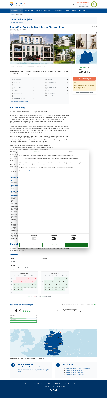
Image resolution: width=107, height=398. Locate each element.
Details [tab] (71, 151)
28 (14, 290)
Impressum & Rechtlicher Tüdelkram (36, 384)
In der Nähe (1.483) (17, 22)
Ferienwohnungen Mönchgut (74, 372)
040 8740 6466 (83, 3)
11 (66, 281)
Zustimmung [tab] (35, 151)
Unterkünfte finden (16, 10)
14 (52, 284)
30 (21, 290)
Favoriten (82, 10)
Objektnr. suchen (28, 10)
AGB (56, 384)
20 (35, 284)
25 (28, 287)
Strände (67, 10)
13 (35, 281)
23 (21, 287)
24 (25, 287)
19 (45, 287)
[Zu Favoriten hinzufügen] (96, 33)
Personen (44, 258)
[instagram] (53, 390)
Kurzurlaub (47, 10)
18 (66, 284)
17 (63, 284)
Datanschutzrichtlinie (34, 170)
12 (45, 284)
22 (18, 287)
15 (56, 284)
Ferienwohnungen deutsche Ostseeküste (77, 368)
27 (35, 287)
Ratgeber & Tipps (57, 10)
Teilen (95, 26)
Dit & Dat (73, 10)
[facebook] (51, 390)
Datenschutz (63, 384)
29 (18, 290)
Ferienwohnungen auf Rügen (74, 370)
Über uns (51, 384)
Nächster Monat (36, 268)
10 (63, 281)
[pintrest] (56, 390)
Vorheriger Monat (12, 268)
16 (59, 284)
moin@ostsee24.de (84, 6)
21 (14, 287)
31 (63, 290)
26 (32, 287)
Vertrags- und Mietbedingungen (84, 92)
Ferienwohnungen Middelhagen (75, 374)
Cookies (70, 384)
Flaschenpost (78, 384)
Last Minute (39, 10)
